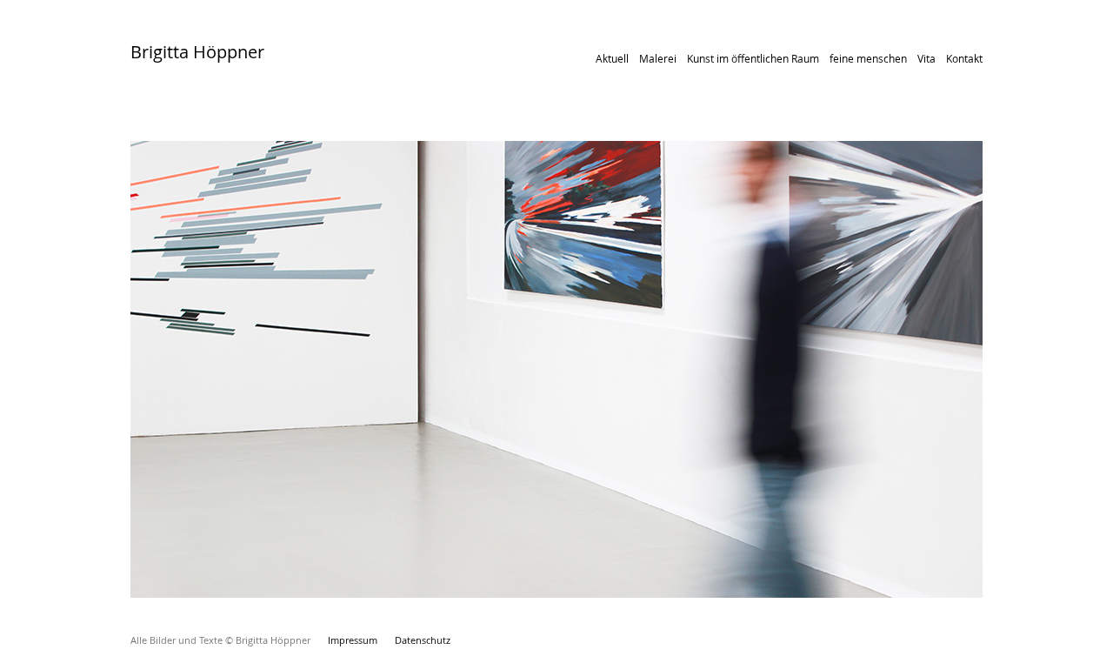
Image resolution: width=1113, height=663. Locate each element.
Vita (926, 58)
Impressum (352, 639)
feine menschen (868, 58)
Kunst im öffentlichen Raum (753, 58)
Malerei (657, 58)
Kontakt (964, 58)
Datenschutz (422, 639)
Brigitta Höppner (197, 52)
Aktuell (612, 58)
